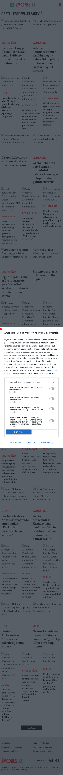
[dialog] (31, 387)
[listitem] (31, 382)
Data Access (31, 442)
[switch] (51, 388)
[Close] (57, 333)
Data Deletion (15, 442)
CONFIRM (19, 432)
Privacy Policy (47, 442)
